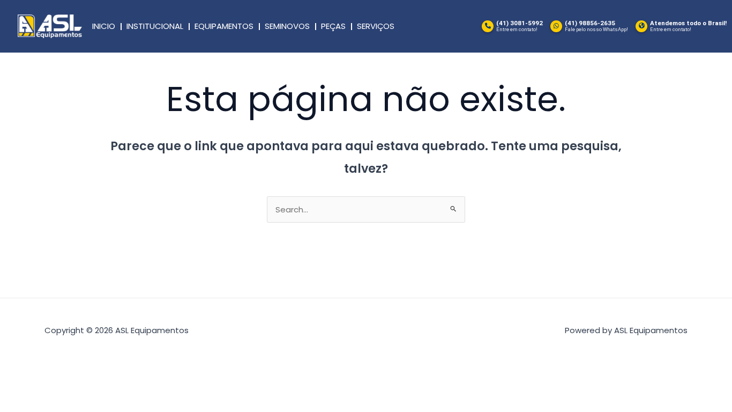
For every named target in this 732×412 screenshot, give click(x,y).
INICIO (103, 26)
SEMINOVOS (287, 26)
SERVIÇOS (375, 26)
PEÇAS (333, 26)
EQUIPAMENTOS (224, 26)
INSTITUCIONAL (154, 26)
